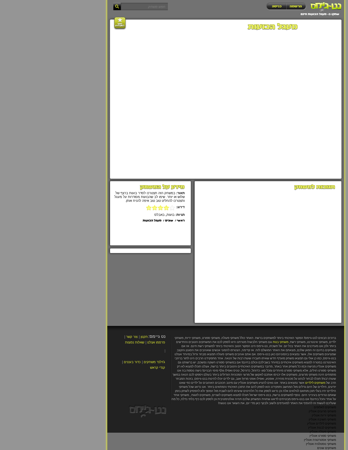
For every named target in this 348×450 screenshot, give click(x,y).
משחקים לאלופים (325, 407)
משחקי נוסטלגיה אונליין (321, 444)
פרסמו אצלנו (156, 342)
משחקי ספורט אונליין (323, 436)
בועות (171, 215)
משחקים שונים (326, 448)
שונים (169, 220)
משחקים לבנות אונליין (322, 427)
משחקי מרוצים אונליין (322, 411)
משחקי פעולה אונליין (323, 431)
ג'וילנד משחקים (154, 362)
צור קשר (132, 337)
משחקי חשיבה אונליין (322, 419)
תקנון (144, 337)
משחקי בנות (280, 342)
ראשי (181, 220)
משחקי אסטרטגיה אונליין (320, 440)
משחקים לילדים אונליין (321, 423)
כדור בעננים (132, 362)
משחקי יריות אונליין (324, 415)
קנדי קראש (157, 367)
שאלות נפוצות (134, 342)
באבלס (159, 215)
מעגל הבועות (152, 220)
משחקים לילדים (315, 383)
